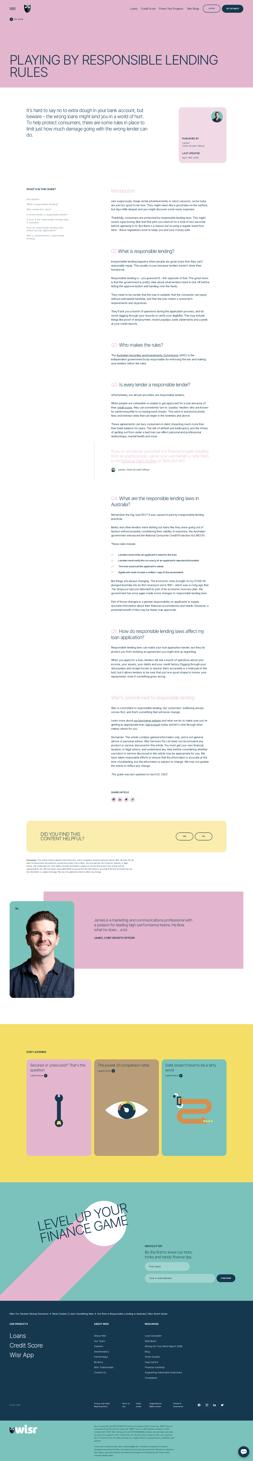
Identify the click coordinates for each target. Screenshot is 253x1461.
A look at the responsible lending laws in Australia (47, 221)
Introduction (32, 199)
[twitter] (126, 799)
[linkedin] (120, 799)
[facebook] (113, 799)
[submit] (226, 1278)
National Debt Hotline (139, 461)
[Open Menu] (13, 9)
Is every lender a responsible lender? (47, 214)
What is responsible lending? (42, 204)
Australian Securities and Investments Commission (148, 355)
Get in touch (152, 724)
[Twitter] (222, 1405)
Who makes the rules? (38, 209)
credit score (124, 407)
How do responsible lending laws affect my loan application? (44, 229)
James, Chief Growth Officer (114, 937)
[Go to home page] (27, 9)
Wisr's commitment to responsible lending (45, 237)
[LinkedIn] (16, 908)
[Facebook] (199, 1405)
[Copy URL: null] (132, 799)
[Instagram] (206, 1405)
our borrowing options (147, 720)
